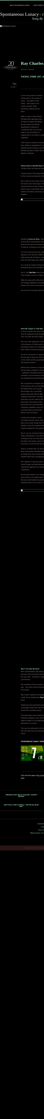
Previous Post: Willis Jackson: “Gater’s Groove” (21, 795)
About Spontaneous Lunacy (20, 5)
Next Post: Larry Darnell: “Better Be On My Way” (21, 805)
